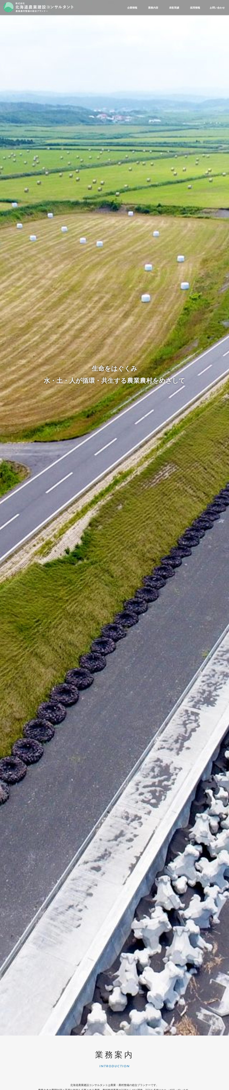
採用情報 (195, 7)
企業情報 (132, 7)
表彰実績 (174, 7)
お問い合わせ (217, 7)
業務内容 (153, 7)
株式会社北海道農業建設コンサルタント (38, 7)
